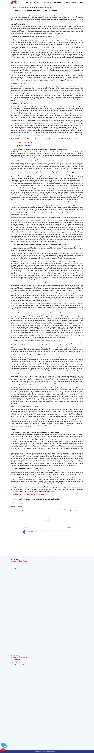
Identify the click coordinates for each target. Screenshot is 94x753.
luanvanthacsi (27, 13)
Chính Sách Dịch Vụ (71, 2)
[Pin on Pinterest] (19, 503)
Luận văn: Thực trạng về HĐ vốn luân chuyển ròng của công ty (27, 510)
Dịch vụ (36, 2)
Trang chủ (29, 2)
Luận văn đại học (58, 2)
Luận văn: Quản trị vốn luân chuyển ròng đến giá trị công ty (40, 499)
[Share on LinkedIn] (21, 503)
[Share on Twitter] (14, 503)
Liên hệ (81, 2)
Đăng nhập (69, 527)
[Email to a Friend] (17, 503)
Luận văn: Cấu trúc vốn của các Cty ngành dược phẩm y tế (68, 510)
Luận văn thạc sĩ (46, 2)
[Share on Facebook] (12, 503)
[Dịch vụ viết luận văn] (17, 2)
